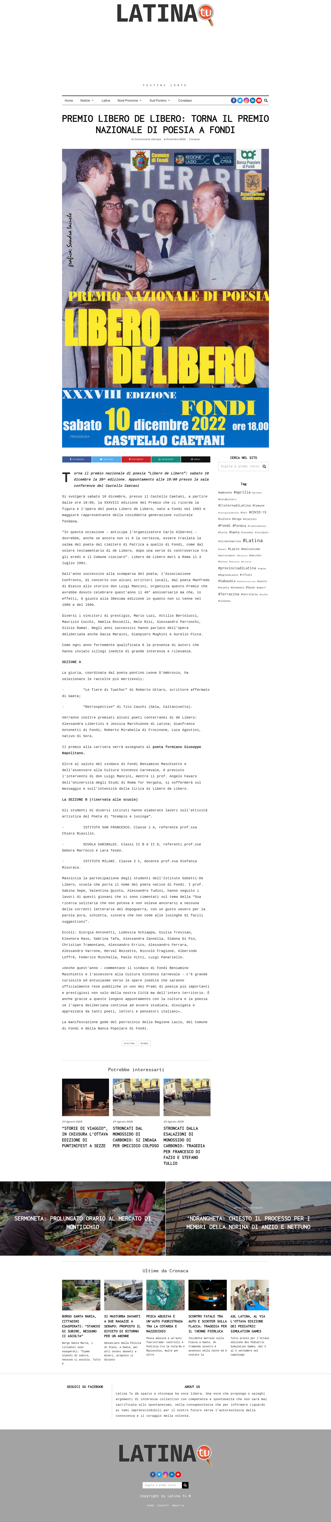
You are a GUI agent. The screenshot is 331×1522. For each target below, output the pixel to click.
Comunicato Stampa (147, 139)
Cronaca (194, 139)
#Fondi (145, 1043)
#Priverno (246, 561)
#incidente (261, 532)
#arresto (256, 492)
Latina (106, 100)
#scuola (223, 587)
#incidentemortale (229, 541)
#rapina (262, 568)
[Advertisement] (165, 55)
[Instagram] (246, 100)
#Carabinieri (227, 499)
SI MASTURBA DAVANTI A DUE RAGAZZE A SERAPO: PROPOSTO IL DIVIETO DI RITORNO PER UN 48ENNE (122, 1326)
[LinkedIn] (253, 100)
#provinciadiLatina (237, 568)
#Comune (258, 505)
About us (178, 1505)
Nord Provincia (128, 100)
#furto (222, 532)
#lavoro (222, 549)
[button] (264, 466)
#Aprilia (242, 492)
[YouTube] (259, 100)
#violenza (224, 601)
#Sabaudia (226, 581)
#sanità (262, 581)
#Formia (239, 526)
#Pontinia (234, 561)
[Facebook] (234, 100)
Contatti (163, 1505)
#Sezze (250, 587)
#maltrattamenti (226, 555)
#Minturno (242, 555)
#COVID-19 (257, 512)
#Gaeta (234, 532)
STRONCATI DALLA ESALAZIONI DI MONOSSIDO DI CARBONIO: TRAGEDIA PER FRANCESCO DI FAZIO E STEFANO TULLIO (184, 1146)
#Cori (244, 512)
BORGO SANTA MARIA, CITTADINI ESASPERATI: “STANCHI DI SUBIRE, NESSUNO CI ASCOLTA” (81, 1326)
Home (69, 100)
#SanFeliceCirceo (246, 581)
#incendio (247, 532)
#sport (261, 587)
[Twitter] (240, 100)
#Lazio (233, 549)
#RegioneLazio (228, 574)
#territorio (249, 594)
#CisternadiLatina (234, 505)
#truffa (264, 594)
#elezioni (250, 518)
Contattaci (185, 100)
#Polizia (222, 561)
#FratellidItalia (257, 526)
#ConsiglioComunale (228, 513)
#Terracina (228, 594)
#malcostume (250, 549)
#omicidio (255, 555)
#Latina (253, 540)
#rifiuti (246, 574)
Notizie (85, 100)
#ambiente (225, 492)
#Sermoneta (237, 587)
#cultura (129, 1043)
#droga (236, 518)
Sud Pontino (158, 100)
